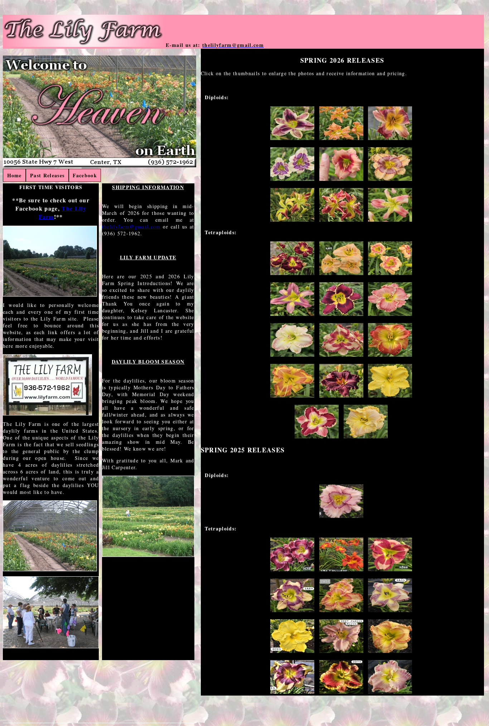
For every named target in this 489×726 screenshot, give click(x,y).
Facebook (85, 175)
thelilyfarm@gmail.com (131, 226)
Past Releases (47, 175)
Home (14, 175)
